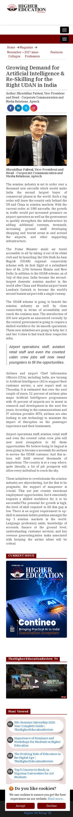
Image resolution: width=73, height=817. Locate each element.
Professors (32, 56)
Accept (20, 806)
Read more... (56, 799)
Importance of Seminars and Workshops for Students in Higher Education (37, 741)
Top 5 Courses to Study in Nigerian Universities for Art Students (34, 773)
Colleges (14, 56)
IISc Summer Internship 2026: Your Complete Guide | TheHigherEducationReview (35, 726)
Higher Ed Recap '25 (37, 813)
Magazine (26, 47)
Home (11, 47)
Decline (51, 806)
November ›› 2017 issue (23, 52)
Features (56, 52)
